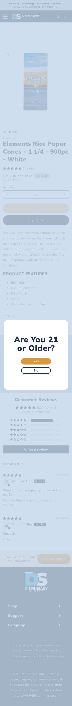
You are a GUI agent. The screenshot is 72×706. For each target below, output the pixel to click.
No (36, 370)
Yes (36, 361)
